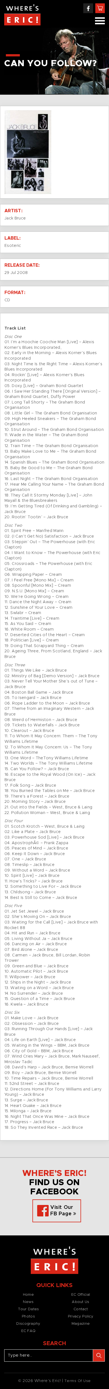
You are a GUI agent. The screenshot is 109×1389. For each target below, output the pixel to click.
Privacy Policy (80, 1316)
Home (28, 1295)
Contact (81, 1309)
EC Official (80, 1295)
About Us (80, 1302)
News (28, 1302)
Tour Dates (28, 1309)
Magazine (81, 1324)
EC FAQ (28, 1331)
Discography (28, 1324)
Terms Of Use (77, 1381)
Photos (28, 1316)
